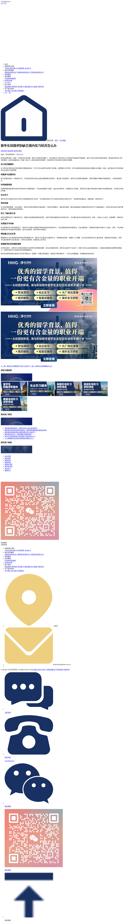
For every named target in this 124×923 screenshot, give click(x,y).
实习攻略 (34, 86)
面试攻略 (27, 86)
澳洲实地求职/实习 (24, 72)
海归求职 (4, 151)
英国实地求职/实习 (11, 72)
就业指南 (8, 86)
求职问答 (41, 86)
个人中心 (8, 82)
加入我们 (14, 90)
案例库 (13, 78)
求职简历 (14, 86)
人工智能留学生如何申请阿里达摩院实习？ (19, 438)
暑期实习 (8, 470)
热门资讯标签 (58, 669)
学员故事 (8, 78)
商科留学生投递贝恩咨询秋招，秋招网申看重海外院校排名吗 (25, 430)
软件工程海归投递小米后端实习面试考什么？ (20, 436)
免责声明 (66, 669)
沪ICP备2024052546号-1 (39, 669)
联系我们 (21, 90)
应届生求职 (8, 464)
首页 (6, 64)
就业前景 (10, 151)
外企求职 (8, 456)
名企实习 (28, 68)
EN (5, 3)
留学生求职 (18, 151)
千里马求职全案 (10, 68)
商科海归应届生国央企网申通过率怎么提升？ (20, 432)
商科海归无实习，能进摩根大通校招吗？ (19, 434)
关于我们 (8, 90)
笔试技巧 (21, 86)
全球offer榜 (8, 80)
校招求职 (8, 460)
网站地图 (50, 669)
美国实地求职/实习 (37, 72)
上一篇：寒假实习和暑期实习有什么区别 (15, 366)
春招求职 (8, 462)
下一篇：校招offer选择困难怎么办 (40, 366)
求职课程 (8, 74)
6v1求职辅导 (20, 68)
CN (2, 3)
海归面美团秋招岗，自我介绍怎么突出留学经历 (21, 428)
